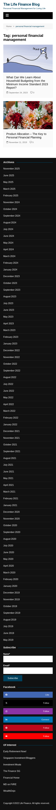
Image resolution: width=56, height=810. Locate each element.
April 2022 (8, 404)
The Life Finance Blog (21, 4)
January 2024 (10, 269)
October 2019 (10, 606)
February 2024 (10, 263)
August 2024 (9, 222)
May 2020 (8, 559)
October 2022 (10, 364)
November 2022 (11, 357)
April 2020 (8, 566)
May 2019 (8, 640)
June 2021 (8, 471)
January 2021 (10, 505)
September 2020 (11, 532)
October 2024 (10, 209)
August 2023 (9, 296)
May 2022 (8, 397)
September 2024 (11, 216)
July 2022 (8, 384)
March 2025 (9, 189)
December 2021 (11, 431)
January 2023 (10, 343)
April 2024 (8, 249)
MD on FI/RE (10, 784)
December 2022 (11, 350)
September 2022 (11, 370)
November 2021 (11, 438)
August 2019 (9, 619)
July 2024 (8, 229)
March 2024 (9, 256)
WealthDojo (9, 791)
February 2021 (10, 498)
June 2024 (8, 236)
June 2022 (8, 391)
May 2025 (8, 182)
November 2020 (11, 518)
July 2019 (8, 626)
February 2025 (10, 195)
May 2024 (8, 243)
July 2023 (8, 303)
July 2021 (8, 465)
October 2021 (10, 444)
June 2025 (8, 175)
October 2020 (10, 525)
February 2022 (10, 417)
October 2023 (10, 283)
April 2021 (8, 485)
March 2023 (9, 330)
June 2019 (8, 633)
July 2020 (8, 545)
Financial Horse (11, 777)
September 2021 (11, 451)
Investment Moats (12, 764)
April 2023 (8, 323)
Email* (6, 665)
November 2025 (11, 168)
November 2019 (11, 599)
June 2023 (8, 310)
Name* (6, 654)
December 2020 (11, 512)
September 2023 (11, 290)
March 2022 (9, 411)
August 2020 (9, 539)
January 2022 (10, 424)
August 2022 (9, 377)
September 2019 (11, 613)
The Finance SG (11, 771)
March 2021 (9, 491)
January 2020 (10, 586)
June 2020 (8, 552)
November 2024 (11, 202)
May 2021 (8, 478)
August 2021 (9, 458)
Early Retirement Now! (14, 751)
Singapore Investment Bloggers (19, 758)
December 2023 (11, 276)
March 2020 (9, 572)
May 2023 (8, 317)
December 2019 (11, 592)
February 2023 (10, 337)
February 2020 (10, 579)
